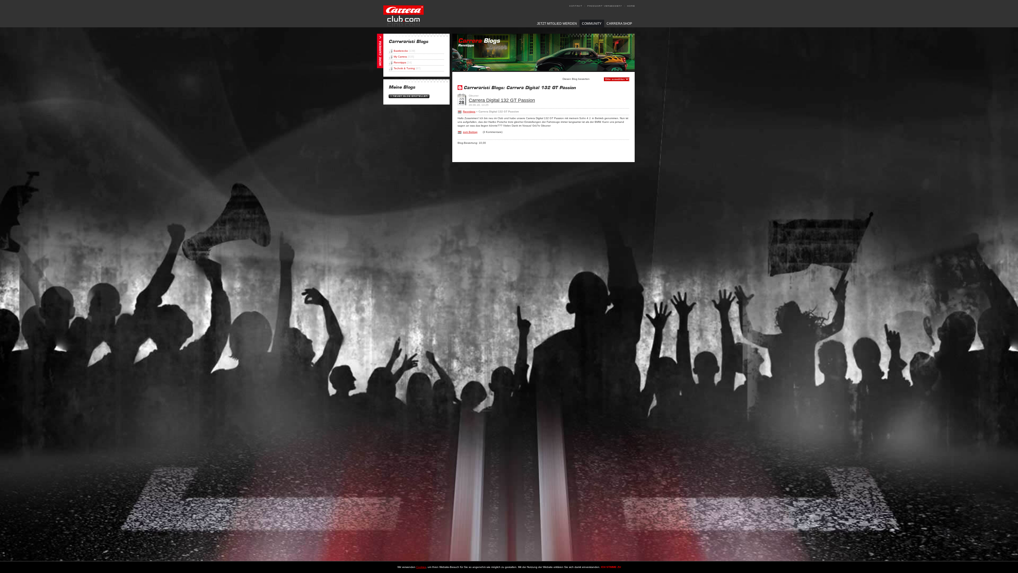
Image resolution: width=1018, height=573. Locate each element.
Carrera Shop (619, 23)
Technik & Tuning (407, 68)
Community (592, 23)
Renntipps (403, 62)
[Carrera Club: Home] (403, 25)
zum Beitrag (470, 132)
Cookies (421, 567)
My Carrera (404, 56)
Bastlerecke (404, 50)
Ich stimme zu (611, 567)
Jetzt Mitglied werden (557, 23)
